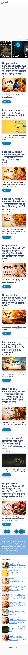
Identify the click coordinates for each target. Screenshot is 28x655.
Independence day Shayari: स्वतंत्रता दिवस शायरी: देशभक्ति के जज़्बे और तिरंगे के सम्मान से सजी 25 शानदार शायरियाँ (13, 347)
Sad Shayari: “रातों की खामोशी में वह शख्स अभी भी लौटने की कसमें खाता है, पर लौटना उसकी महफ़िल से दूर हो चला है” (13, 443)
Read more (6, 101)
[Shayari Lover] (5, 2)
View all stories (24, 39)
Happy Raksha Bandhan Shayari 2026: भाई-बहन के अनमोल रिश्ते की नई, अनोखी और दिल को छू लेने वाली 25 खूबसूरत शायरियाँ (14, 68)
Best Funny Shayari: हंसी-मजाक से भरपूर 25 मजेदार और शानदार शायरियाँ (13, 113)
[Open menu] (14, 651)
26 (16, 531)
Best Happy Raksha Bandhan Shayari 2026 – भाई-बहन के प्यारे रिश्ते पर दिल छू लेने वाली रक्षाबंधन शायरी (13, 157)
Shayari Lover (16, 2)
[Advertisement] (14, 19)
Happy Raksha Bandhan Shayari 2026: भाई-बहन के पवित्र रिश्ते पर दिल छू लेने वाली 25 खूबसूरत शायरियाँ (14, 300)
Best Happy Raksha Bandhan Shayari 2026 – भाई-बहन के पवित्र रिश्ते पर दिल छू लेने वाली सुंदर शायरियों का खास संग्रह (13, 204)
